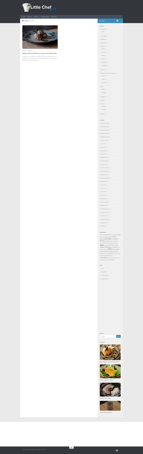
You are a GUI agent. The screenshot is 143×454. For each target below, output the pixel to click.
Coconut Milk (102, 243)
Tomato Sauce (111, 257)
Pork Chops (106, 253)
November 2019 (105, 133)
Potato (111, 253)
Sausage (118, 253)
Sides (102, 103)
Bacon (107, 235)
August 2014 (104, 222)
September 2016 (105, 137)
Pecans (117, 251)
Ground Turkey (113, 245)
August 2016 (104, 140)
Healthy (30, 50)
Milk (110, 249)
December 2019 (105, 130)
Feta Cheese (106, 245)
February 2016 (104, 161)
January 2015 (104, 205)
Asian (103, 76)
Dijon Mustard (115, 243)
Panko (114, 251)
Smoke (104, 92)
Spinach (107, 255)
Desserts (24, 50)
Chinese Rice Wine (108, 241)
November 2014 (105, 212)
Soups (102, 114)
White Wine (106, 259)
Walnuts (118, 257)
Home (23, 16)
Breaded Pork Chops (105, 398)
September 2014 (105, 219)
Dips (103, 31)
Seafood (104, 62)
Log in (102, 268)
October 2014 (104, 215)
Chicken (104, 52)
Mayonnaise (106, 249)
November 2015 (105, 171)
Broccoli (106, 236)
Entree (102, 46)
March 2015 (104, 198)
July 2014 (103, 226)
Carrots (109, 236)
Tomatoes (103, 257)
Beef (103, 49)
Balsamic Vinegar (112, 234)
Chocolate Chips (115, 241)
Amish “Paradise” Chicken (106, 380)
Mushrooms (109, 251)
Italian (103, 79)
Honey (118, 247)
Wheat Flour (102, 259)
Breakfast (103, 39)
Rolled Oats (115, 253)
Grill (102, 86)
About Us (29, 16)
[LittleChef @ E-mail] (117, 21)
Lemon (101, 249)
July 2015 (103, 185)
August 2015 (104, 181)
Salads (103, 109)
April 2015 (103, 195)
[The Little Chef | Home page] (39, 7)
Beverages (103, 36)
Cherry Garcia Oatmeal (106, 412)
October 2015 (104, 174)
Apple (101, 234)
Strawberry (111, 255)
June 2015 (103, 188)
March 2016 (104, 157)
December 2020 (105, 126)
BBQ (103, 89)
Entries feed (104, 272)
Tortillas (115, 257)
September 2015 (105, 178)
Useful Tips (54, 16)
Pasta (103, 55)
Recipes (36, 16)
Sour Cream (102, 255)
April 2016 (103, 154)
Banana (116, 234)
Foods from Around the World (108, 73)
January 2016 (104, 164)
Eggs (102, 245)
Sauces (102, 100)
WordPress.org (104, 278)
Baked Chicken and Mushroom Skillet (109, 362)
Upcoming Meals (45, 16)
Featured (103, 69)
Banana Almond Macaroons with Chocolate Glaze (39, 53)
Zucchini (111, 260)
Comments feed (105, 275)
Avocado (103, 234)
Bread (103, 106)
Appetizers (103, 29)
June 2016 (103, 147)
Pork (103, 59)
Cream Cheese (110, 243)
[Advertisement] (110, 306)
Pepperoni (102, 253)
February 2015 (104, 202)
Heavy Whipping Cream (108, 247)
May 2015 (103, 191)
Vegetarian (104, 65)
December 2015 (105, 167)
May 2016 (103, 150)
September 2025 (105, 123)
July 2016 (103, 143)
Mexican (104, 82)
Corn (106, 243)
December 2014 (105, 209)
